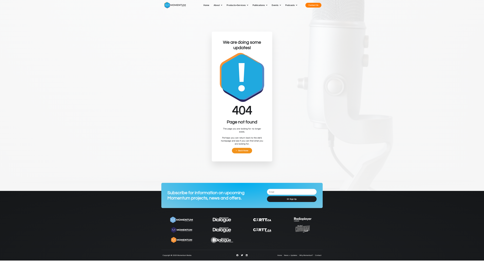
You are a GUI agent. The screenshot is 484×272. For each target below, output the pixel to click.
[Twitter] (242, 255)
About (217, 5)
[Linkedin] (247, 255)
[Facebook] (237, 255)
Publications (259, 5)
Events (275, 5)
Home (206, 5)
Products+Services (236, 5)
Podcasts (290, 5)
